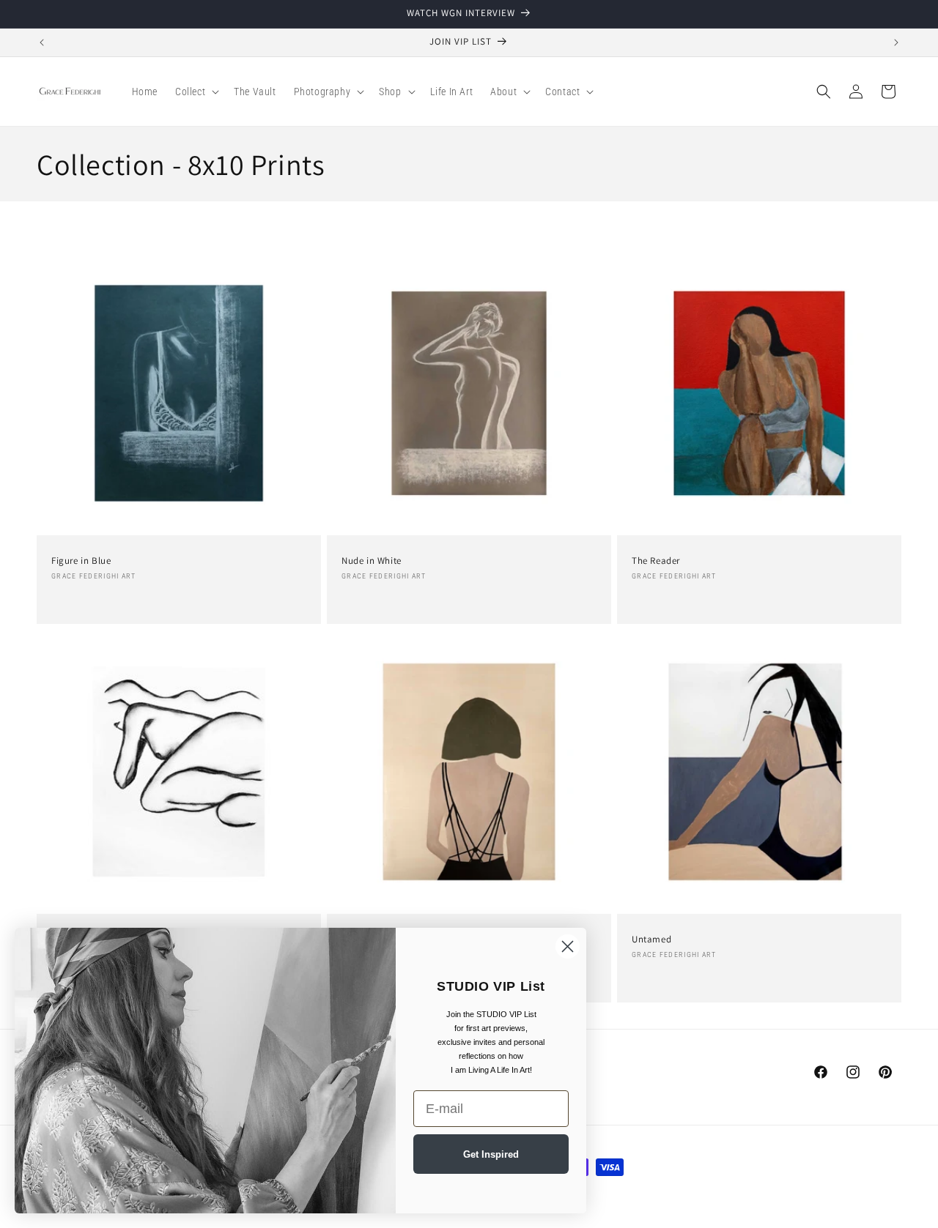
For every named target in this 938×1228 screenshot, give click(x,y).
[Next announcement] (896, 42)
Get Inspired (491, 1154)
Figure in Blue (81, 561)
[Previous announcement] (42, 42)
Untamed (651, 939)
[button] (195, 91)
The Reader (656, 561)
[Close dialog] (567, 946)
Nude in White (371, 561)
